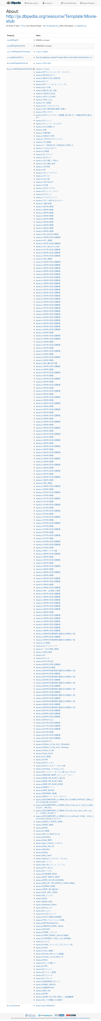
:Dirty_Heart (43, 855)
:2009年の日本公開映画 (48, 716)
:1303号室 (43, 166)
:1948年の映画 (44, 354)
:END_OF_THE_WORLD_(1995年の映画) (55, 883)
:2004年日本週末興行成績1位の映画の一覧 (55, 695)
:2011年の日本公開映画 (48, 725)
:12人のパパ (43, 157)
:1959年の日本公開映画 (48, 421)
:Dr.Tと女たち (44, 867)
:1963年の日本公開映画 (48, 446)
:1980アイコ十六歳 (46, 550)
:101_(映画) (43, 102)
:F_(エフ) (42, 941)
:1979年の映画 (44, 547)
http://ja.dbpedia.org (51, 25)
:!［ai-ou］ (43, 69)
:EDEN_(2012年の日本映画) (50, 880)
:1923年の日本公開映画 (48, 265)
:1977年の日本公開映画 (48, 535)
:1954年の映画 (44, 394)
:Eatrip (41, 898)
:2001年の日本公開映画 (48, 673)
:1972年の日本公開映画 (48, 504)
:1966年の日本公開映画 (48, 464)
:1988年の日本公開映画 (48, 596)
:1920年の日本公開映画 (48, 252)
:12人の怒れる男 (45, 163)
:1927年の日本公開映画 (48, 277)
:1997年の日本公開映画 (48, 627)
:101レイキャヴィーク (47, 105)
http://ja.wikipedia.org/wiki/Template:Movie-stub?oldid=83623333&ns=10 (64, 57)
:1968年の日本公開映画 (48, 477)
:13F (41, 169)
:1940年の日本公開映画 (48, 317)
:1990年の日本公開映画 (48, 603)
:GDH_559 (43, 990)
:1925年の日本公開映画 (48, 271)
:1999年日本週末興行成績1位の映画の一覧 (55, 639)
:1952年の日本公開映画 (48, 378)
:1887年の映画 (44, 206)
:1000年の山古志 (45, 93)
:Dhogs (42, 852)
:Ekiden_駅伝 (44, 901)
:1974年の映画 (44, 520)
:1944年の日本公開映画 (48, 329)
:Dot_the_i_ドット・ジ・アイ (50, 864)
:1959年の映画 (44, 424)
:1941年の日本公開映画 (48, 320)
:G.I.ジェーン (44, 969)
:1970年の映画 (44, 495)
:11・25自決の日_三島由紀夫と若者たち (54, 145)
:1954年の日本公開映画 (48, 391)
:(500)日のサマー (45, 75)
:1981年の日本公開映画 (48, 560)
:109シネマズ (44, 112)
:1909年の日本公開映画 (48, 237)
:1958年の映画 (44, 418)
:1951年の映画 (44, 375)
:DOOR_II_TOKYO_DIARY (49, 821)
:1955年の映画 (44, 400)
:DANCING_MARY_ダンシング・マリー (54, 775)
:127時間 (42, 151)
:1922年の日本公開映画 (48, 262)
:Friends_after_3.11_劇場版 (50, 953)
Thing (23, 25)
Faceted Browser (69, 3)
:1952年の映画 (44, 381)
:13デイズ (43, 176)
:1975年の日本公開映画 (48, 523)
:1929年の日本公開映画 (48, 283)
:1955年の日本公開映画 (48, 397)
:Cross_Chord (44, 753)
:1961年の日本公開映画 (48, 434)
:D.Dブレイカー (45, 762)
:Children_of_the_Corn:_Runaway (52, 747)
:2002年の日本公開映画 (48, 679)
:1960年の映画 (44, 431)
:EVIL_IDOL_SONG (46, 892)
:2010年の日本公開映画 (48, 722)
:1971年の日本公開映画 (48, 498)
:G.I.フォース (44, 975)
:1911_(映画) (44, 240)
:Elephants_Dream (46, 904)
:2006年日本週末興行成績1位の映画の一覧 (55, 707)
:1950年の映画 (44, 369)
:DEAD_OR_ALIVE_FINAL (49, 781)
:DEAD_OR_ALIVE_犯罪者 (49, 784)
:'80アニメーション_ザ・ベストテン (53, 72)
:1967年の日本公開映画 (48, 470)
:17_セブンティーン (47, 197)
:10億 (41, 129)
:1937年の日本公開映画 (48, 308)
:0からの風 (43, 87)
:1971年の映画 (44, 501)
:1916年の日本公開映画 (48, 243)
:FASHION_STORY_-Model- (50, 926)
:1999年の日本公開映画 (48, 636)
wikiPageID (12, 40)
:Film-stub (43, 63)
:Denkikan (43, 849)
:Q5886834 (45, 1005)
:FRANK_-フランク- (47, 932)
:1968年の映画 (44, 480)
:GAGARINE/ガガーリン (48, 981)
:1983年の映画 (44, 575)
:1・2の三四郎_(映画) (47, 649)
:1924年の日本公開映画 (48, 268)
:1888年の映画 (44, 209)
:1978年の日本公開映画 (48, 541)
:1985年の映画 (44, 584)
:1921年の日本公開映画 (48, 255)
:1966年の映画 (44, 467)
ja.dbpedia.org (80, 25)
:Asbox (42, 51)
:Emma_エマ (44, 907)
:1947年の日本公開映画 (48, 344)
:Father (42, 947)
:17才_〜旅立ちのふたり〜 (49, 200)
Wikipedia (33, 1018)
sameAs (13, 1005)
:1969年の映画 (44, 489)
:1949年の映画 (44, 360)
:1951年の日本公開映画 (48, 372)
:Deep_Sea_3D (45, 846)
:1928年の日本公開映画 (48, 280)
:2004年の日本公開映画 (48, 692)
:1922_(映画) (44, 258)
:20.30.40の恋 (44, 661)
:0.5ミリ (42, 81)
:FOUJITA (43, 929)
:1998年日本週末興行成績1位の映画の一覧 (55, 633)
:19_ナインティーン (47, 646)
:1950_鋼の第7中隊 (46, 363)
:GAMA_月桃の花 (46, 984)
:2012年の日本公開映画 (48, 729)
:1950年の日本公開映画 (48, 366)
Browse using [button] (32, 3)
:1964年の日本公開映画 (48, 452)
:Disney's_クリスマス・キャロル (51, 858)
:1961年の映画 (44, 437)
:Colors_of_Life (45, 750)
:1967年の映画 (44, 474)
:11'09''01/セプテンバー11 (49, 139)
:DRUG (42, 827)
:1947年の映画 (44, 348)
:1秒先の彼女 (44, 652)
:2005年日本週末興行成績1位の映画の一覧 (55, 701)
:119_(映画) (43, 142)
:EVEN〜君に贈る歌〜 (47, 889)
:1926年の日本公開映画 (48, 274)
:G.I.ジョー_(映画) (46, 972)
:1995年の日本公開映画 (48, 621)
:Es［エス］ (43, 910)
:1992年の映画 (44, 612)
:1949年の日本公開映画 (48, 357)
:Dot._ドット (44, 861)
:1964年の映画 (44, 455)
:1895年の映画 (44, 231)
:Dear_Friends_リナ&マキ (49, 843)
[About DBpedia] (13, 3)
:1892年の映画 (44, 222)
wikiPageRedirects (17, 63)
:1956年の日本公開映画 (48, 403)
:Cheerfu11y (44, 741)
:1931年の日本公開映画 (48, 289)
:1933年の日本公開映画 (48, 295)
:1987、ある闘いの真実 (48, 590)
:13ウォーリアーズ (46, 172)
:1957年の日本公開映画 (48, 409)
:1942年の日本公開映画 (48, 323)
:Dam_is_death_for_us (48, 834)
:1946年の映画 (44, 341)
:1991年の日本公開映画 (48, 606)
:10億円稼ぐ (43, 132)
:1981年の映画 (44, 563)
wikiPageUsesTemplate (18, 51)
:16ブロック (43, 194)
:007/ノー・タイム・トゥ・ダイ (51, 84)
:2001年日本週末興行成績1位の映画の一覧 (55, 676)
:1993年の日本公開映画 (48, 615)
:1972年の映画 (44, 507)
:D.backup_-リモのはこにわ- (50, 768)
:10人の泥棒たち (45, 126)
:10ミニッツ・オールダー (49, 123)
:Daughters (43, 837)
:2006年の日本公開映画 (48, 704)
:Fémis (41, 960)
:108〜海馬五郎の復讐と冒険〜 (51, 109)
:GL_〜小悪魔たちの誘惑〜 (49, 1000)
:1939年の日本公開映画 (48, 314)
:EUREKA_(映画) (45, 886)
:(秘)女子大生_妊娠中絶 (48, 78)
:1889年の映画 (44, 212)
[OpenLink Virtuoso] (30, 1015)
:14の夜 (42, 185)
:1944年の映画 (44, 332)
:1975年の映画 (44, 526)
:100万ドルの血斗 (46, 96)
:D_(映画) (43, 831)
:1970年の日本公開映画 (48, 492)
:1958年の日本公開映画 (48, 415)
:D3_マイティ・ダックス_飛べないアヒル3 (55, 772)
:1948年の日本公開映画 (48, 351)
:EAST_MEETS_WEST (48, 877)
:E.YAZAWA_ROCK (46, 874)
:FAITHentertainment (47, 923)
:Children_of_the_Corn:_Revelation (53, 744)
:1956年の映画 (44, 406)
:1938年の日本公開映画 (48, 311)
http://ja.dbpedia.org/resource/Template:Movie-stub (51, 18)
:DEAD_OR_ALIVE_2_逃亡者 (50, 778)
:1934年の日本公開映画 (48, 298)
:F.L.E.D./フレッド (46, 913)
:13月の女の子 (44, 182)
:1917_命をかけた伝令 (48, 246)
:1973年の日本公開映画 (48, 510)
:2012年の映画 (44, 732)
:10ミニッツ (43, 120)
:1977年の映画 (44, 538)
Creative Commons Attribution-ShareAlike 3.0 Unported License (71, 1018)
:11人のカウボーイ (46, 148)
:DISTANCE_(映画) (46, 793)
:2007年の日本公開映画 (48, 710)
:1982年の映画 (44, 569)
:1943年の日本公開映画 (48, 326)
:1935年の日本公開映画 (48, 301)
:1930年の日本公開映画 (48, 286)
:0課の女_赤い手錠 (46, 90)
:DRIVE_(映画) (44, 824)
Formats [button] (48, 3)
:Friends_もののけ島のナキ (49, 956)
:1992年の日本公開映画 (48, 609)
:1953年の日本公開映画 (48, 384)
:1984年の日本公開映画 (48, 578)
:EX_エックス (44, 895)
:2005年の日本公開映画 (48, 698)
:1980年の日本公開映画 (48, 553)
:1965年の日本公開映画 (48, 458)
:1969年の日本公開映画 (48, 486)
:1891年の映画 (44, 219)
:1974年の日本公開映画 (48, 517)
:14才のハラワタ (45, 188)
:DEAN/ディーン (45, 787)
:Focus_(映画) (44, 950)
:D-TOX (42, 759)
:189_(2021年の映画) (47, 234)
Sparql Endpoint (88, 3)
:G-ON (41, 966)
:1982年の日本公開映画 (48, 566)
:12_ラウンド (44, 154)
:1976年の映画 (44, 532)
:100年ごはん (44, 99)
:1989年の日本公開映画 (48, 599)
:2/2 (40, 655)
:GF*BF (42, 993)
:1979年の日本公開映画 (48, 544)
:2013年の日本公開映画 (48, 735)
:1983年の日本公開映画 (48, 572)
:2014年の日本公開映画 (48, 738)
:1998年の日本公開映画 (48, 630)
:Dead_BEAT (44, 840)
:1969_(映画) (44, 483)
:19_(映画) (43, 643)
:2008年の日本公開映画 (48, 713)
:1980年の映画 (44, 556)
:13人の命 (43, 179)
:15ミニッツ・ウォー (47, 191)
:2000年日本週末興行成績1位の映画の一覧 (55, 670)
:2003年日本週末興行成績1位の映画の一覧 (55, 689)
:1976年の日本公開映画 (48, 529)
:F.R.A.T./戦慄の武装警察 (48, 917)
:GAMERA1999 (45, 987)
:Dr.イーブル (44, 870)
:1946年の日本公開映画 (48, 338)
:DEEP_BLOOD (45, 790)
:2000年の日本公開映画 (48, 664)
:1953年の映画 (44, 388)
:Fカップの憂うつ (46, 963)
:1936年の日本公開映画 (48, 305)
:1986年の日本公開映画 (48, 587)
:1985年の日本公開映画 (48, 581)
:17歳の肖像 (43, 203)
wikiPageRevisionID (16, 45)
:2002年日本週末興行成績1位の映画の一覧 (55, 682)
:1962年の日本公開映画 (48, 440)
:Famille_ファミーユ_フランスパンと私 (54, 944)
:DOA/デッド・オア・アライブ (51, 796)
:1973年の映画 (44, 513)
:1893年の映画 (44, 225)
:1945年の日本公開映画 (48, 335)
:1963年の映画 (44, 449)
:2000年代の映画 (45, 667)
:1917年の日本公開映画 (48, 249)
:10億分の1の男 (45, 136)
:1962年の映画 (44, 443)
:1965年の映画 (44, 461)
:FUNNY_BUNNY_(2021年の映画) (52, 935)
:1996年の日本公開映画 (48, 624)
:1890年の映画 (44, 215)
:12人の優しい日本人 (47, 160)
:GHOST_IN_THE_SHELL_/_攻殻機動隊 (54, 996)
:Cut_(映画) (43, 756)
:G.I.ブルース (44, 978)
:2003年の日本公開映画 (48, 686)
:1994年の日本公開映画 (48, 618)
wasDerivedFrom (15, 57)
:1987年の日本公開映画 (48, 593)
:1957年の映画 (44, 412)
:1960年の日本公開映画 (48, 427)
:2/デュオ (42, 658)
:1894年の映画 (44, 228)
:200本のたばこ (45, 719)
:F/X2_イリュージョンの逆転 (50, 920)
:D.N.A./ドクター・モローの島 (50, 765)
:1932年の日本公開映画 (48, 292)
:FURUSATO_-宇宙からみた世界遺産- (53, 938)
